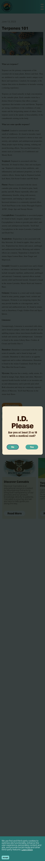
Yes (32, 447)
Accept (5, 857)
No (12, 447)
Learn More (27, 849)
